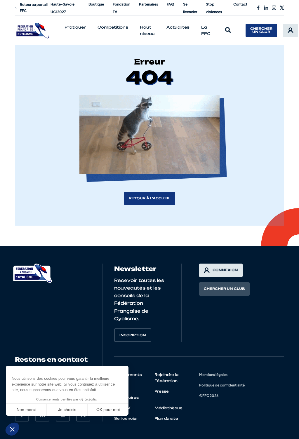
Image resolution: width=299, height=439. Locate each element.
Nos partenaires (126, 394)
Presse (161, 391)
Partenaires (148, 4)
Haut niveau (147, 30)
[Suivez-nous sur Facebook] (258, 8)
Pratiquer (75, 27)
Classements (128, 374)
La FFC (206, 30)
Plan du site (166, 418)
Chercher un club (261, 30)
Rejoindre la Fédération (166, 377)
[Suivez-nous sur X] (282, 8)
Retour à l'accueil (150, 198)
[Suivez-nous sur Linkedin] (266, 8)
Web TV (122, 408)
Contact (240, 4)
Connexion (225, 270)
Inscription (132, 335)
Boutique (96, 4)
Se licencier (126, 418)
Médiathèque (168, 408)
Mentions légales (213, 374)
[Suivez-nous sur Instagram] (274, 8)
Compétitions (113, 27)
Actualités (178, 27)
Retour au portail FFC (34, 7)
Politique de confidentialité (222, 385)
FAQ (170, 4)
